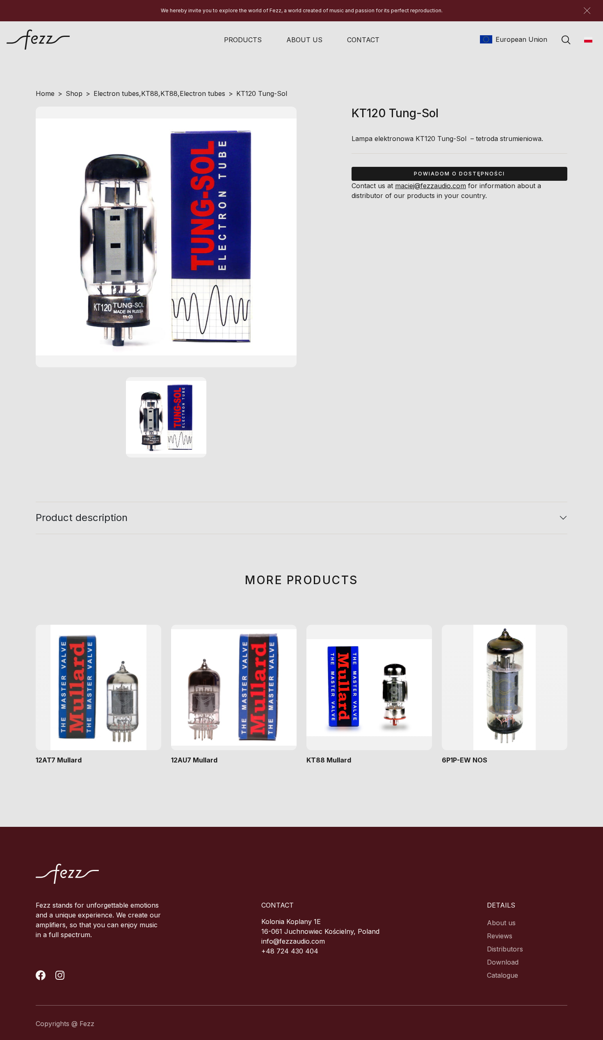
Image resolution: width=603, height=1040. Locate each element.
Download (502, 962)
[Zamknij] (587, 11)
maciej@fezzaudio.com (430, 186)
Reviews (499, 936)
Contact (363, 40)
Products (243, 40)
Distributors (505, 949)
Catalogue (502, 975)
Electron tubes (116, 93)
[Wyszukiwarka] (566, 39)
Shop (74, 93)
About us (304, 40)
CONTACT (277, 905)
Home (45, 93)
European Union (520, 39)
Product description (82, 517)
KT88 (149, 93)
